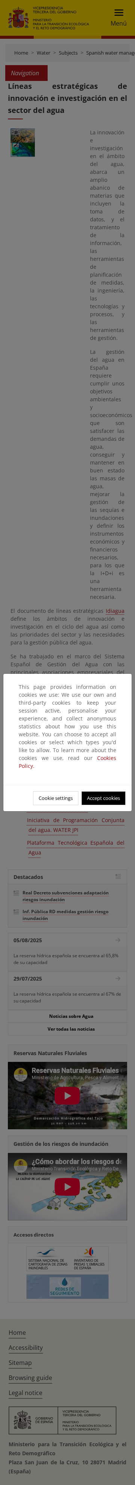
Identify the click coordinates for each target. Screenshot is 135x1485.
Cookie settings (56, 798)
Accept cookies (103, 798)
